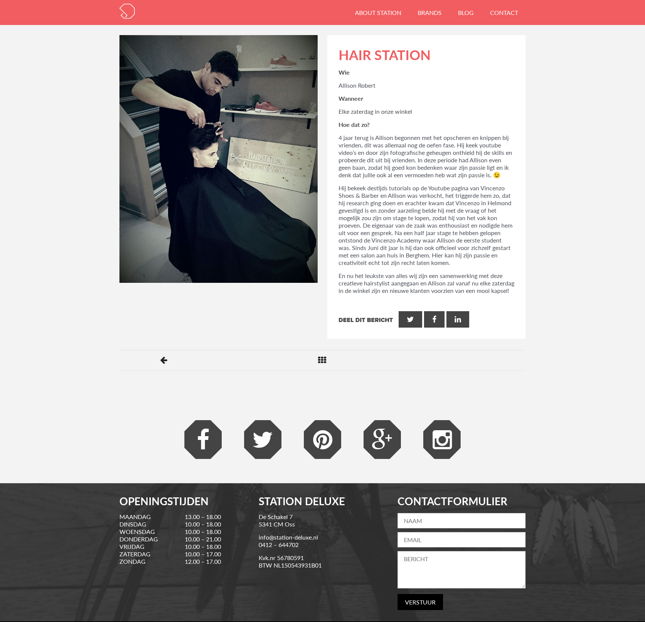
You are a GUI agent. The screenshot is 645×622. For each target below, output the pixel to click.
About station (378, 12)
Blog (466, 12)
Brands (430, 12)
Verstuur (420, 602)
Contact (504, 12)
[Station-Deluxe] (127, 11)
